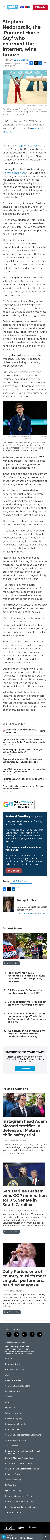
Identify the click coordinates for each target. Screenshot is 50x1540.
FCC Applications (12, 1485)
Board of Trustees (13, 1381)
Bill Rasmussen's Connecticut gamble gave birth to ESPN (26, 992)
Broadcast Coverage (14, 1474)
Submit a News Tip (13, 1413)
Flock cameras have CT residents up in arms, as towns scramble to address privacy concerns (26, 977)
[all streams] (46, 1537)
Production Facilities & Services (19, 1502)
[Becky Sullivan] (8, 904)
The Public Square (13, 1512)
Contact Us (10, 1402)
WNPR (17, 1351)
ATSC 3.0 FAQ (26, 1354)
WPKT (23, 1351)
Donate (41, 7)
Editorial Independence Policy (18, 1496)
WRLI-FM (30, 1351)
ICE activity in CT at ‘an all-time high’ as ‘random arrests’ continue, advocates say (27, 1034)
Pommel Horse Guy (14, 172)
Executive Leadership (14, 1370)
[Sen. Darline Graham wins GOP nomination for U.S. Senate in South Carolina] (24, 1174)
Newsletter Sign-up (14, 1419)
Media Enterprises (13, 1391)
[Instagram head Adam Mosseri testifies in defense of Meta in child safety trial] (24, 1105)
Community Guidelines (15, 1440)
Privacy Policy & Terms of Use (18, 1463)
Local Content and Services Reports (21, 1507)
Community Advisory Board (17, 1386)
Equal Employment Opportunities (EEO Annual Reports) (23, 1452)
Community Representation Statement (23, 1435)
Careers (8, 1397)
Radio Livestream (13, 1430)
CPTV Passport (11, 1446)
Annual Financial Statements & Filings (22, 1469)
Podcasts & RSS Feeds (15, 1424)
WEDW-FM (9, 1351)
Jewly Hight (8, 1291)
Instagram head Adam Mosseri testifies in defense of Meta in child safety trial (25, 1128)
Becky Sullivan (21, 60)
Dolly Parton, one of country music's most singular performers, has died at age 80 (24, 1278)
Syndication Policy (13, 1491)
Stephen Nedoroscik (29, 145)
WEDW (20, 1349)
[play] (4, 1536)
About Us (9, 1359)
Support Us (10, 1408)
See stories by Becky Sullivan (31, 913)
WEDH (7, 1349)
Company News (12, 1364)
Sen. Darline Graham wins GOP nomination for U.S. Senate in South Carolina (25, 1198)
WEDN (14, 1349)
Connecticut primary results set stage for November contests (27, 1003)
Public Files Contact (12, 1354)
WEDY (26, 1349)
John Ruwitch (9, 1141)
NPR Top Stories (21, 881)
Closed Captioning (13, 1480)
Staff (7, 1375)
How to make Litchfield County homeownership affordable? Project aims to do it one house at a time (27, 1018)
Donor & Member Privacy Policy (19, 1458)
